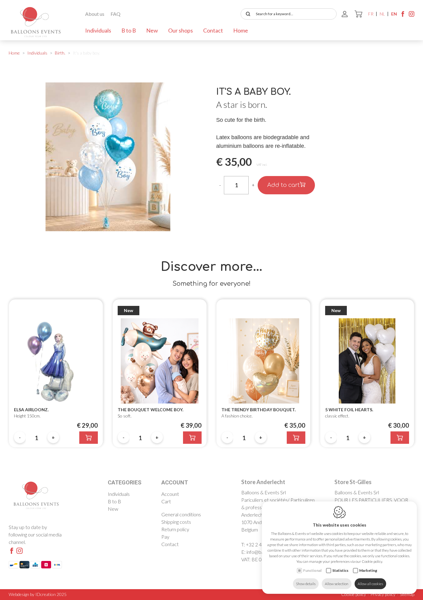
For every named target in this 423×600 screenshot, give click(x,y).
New (152, 30)
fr (370, 13)
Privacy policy (382, 594)
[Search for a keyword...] (247, 14)
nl (382, 13)
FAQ (115, 14)
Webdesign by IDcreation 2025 (38, 594)
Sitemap (407, 594)
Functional (312, 570)
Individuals (98, 30)
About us (94, 14)
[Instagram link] (411, 15)
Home (240, 30)
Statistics (340, 570)
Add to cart (283, 185)
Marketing (368, 570)
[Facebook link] (403, 15)
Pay (165, 537)
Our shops (180, 30)
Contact (213, 30)
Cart (166, 501)
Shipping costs (176, 522)
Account (174, 482)
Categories (125, 482)
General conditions (181, 514)
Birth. (60, 52)
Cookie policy (353, 594)
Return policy (175, 529)
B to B (128, 30)
